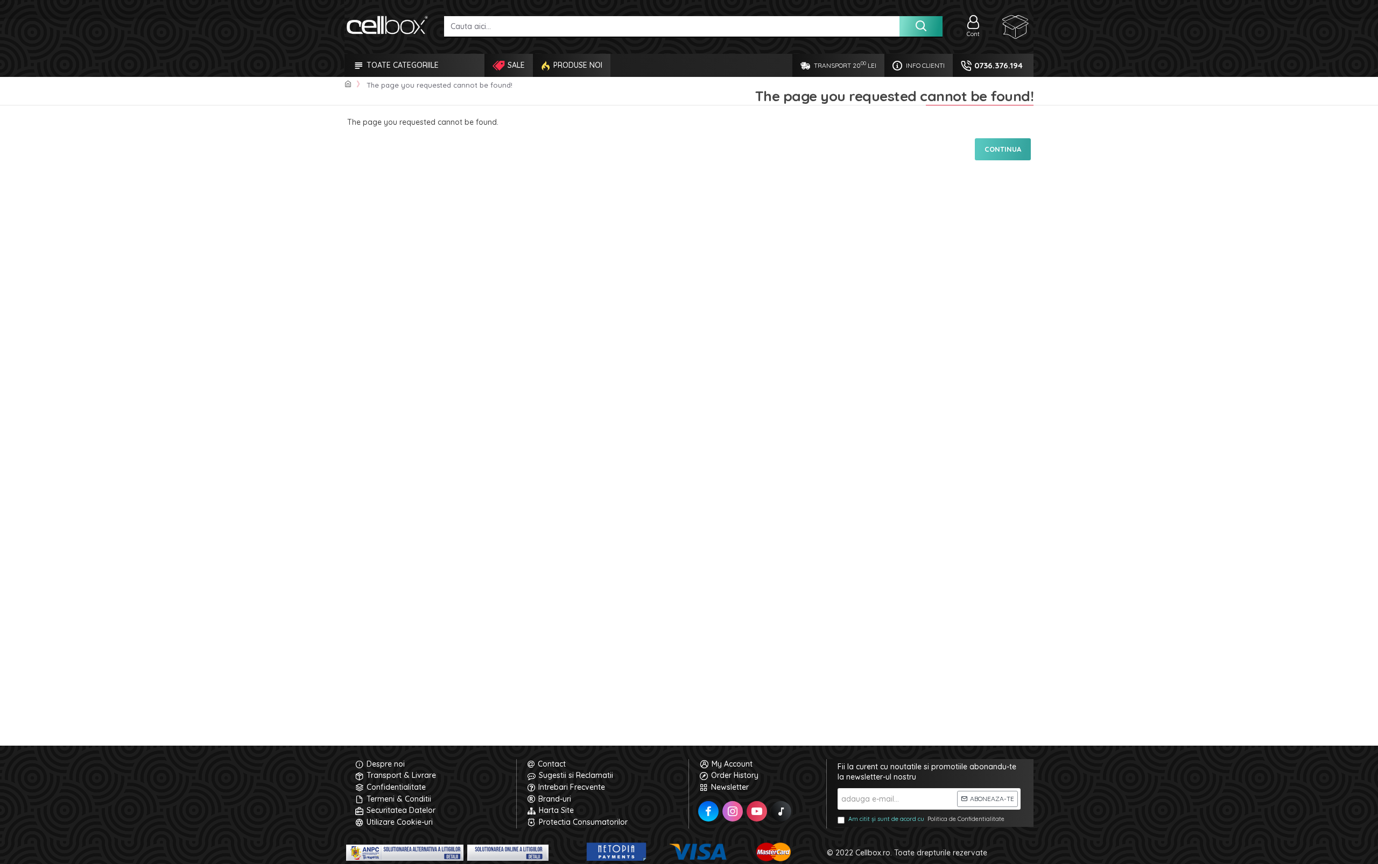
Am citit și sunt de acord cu (926, 819)
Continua (1003, 149)
